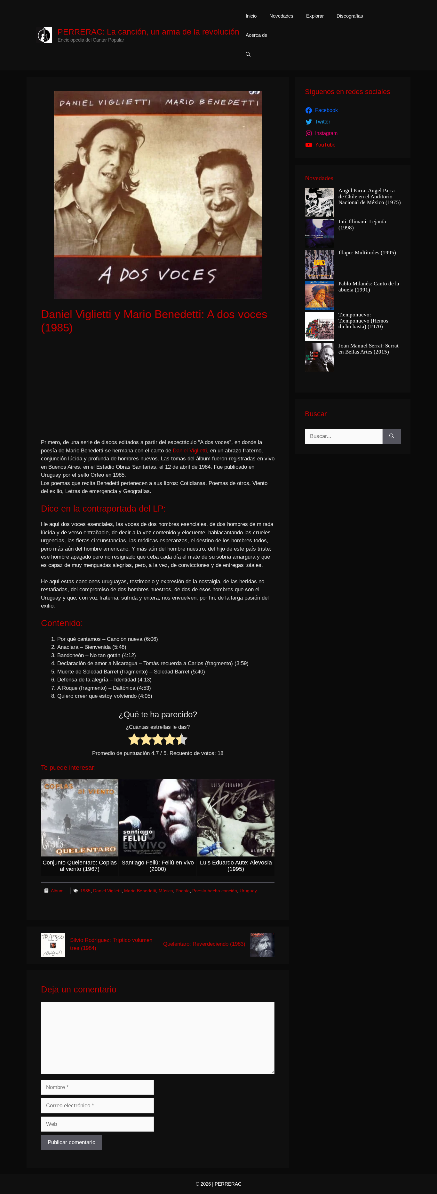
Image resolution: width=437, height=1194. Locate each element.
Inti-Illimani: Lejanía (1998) (362, 225)
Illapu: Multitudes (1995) (367, 253)
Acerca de (256, 35)
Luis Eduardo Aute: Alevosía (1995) (236, 865)
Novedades (281, 16)
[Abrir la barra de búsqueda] (248, 54)
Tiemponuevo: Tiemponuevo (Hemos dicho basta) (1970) (363, 321)
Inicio (251, 16)
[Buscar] (392, 436)
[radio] (134, 740)
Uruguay (248, 890)
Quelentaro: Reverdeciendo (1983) (204, 944)
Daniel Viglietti (190, 451)
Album (57, 890)
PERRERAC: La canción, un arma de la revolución (148, 31)
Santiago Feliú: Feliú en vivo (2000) (158, 865)
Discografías (350, 16)
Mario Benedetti (140, 890)
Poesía (183, 890)
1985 (85, 890)
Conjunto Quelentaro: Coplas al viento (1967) (80, 865)
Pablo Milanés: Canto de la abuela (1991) (368, 287)
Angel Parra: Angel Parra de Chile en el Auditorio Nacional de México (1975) (369, 196)
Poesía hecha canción (214, 890)
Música (166, 890)
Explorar (315, 16)
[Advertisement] (157, 387)
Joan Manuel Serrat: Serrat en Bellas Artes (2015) (368, 349)
